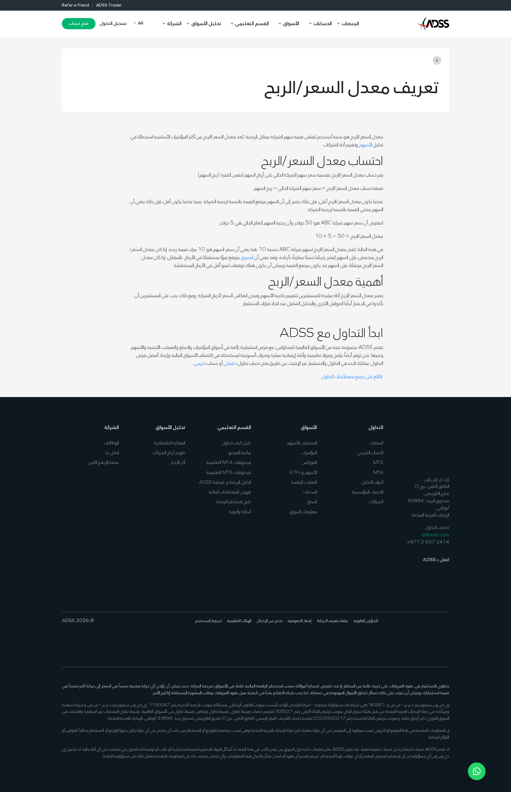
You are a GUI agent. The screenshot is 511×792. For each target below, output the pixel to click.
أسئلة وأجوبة (240, 512)
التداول (375, 427)
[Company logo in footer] (433, 445)
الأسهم (365, 145)
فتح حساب (78, 23)
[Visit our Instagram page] (409, 639)
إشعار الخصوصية (299, 621)
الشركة (111, 427)
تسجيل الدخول (113, 23)
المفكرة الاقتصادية (169, 443)
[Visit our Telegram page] (399, 639)
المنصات (376, 443)
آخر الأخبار (177, 462)
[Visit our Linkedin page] (427, 639)
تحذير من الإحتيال (269, 621)
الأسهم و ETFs (303, 472)
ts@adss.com (435, 535)
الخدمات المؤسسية (367, 492)
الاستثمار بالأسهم (302, 443)
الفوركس (309, 462)
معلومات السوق (303, 512)
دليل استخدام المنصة (233, 502)
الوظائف (112, 443)
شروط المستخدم (208, 621)
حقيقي (230, 363)
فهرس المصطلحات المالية (230, 492)
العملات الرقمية (304, 482)
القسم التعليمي (234, 427)
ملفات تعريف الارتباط (332, 621)
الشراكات (376, 502)
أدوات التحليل (372, 482)
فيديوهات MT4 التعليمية (228, 462)
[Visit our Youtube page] (418, 639)
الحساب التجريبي (370, 453)
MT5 (378, 462)
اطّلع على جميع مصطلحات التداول (352, 376)
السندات (310, 492)
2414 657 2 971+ (428, 542)
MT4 (378, 472)
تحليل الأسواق (170, 427)
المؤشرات (309, 453)
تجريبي (200, 363)
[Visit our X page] (436, 639)
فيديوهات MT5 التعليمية (228, 472)
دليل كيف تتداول (236, 443)
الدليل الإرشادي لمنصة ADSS (225, 482)
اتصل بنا (112, 453)
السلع (312, 502)
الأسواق (309, 427)
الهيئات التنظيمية (239, 621)
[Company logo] (433, 23)
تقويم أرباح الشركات (169, 453)
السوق (247, 257)
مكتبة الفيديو (239, 453)
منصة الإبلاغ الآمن (103, 462)
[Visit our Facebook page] (445, 639)
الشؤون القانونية (365, 621)
